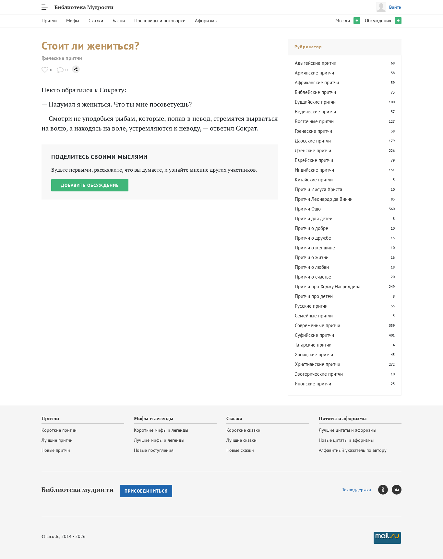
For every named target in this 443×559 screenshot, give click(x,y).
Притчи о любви (312, 267)
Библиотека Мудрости (84, 7)
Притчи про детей (314, 296)
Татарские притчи (313, 345)
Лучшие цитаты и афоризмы (347, 430)
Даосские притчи (313, 141)
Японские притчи (313, 384)
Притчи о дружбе (313, 238)
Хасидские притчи (314, 354)
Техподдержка (356, 490)
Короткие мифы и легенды (161, 430)
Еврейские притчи (314, 160)
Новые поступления (154, 450)
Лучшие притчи (57, 440)
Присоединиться (146, 491)
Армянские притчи (314, 73)
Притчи (49, 20)
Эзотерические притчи (319, 374)
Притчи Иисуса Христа (318, 189)
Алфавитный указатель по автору (353, 450)
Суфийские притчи (314, 335)
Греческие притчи (62, 58)
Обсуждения (378, 20)
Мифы (72, 20)
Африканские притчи (317, 82)
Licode (52, 536)
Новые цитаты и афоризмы (346, 440)
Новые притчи (56, 450)
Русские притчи (311, 306)
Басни (119, 20)
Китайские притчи (314, 180)
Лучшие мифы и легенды (159, 440)
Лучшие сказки (241, 440)
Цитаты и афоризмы (343, 418)
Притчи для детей (313, 218)
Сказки (96, 20)
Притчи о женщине (315, 248)
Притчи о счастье (313, 277)
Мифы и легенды (154, 418)
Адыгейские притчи (315, 63)
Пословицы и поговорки (160, 20)
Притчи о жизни (312, 257)
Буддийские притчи (315, 102)
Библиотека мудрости (78, 489)
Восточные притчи (314, 121)
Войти (395, 7)
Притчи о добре (311, 228)
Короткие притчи (59, 430)
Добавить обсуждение (90, 185)
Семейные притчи (314, 316)
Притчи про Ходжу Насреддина (327, 286)
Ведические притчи (315, 111)
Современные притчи (317, 325)
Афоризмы (206, 20)
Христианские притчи (317, 364)
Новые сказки (240, 450)
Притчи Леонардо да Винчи (324, 199)
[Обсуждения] (60, 69)
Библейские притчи (315, 92)
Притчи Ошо (308, 209)
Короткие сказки (243, 430)
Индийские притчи (314, 170)
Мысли (342, 20)
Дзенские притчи (313, 150)
